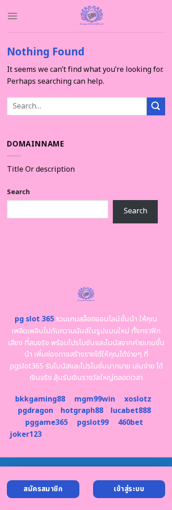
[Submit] (156, 106)
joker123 (26, 434)
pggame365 (46, 422)
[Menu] (12, 16)
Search (18, 192)
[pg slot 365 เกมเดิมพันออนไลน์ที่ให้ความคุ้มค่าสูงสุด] (91, 16)
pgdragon (35, 410)
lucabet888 (131, 410)
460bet (130, 422)
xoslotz (137, 399)
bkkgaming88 (40, 399)
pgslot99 (93, 422)
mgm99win (94, 399)
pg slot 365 (34, 319)
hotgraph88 (82, 410)
